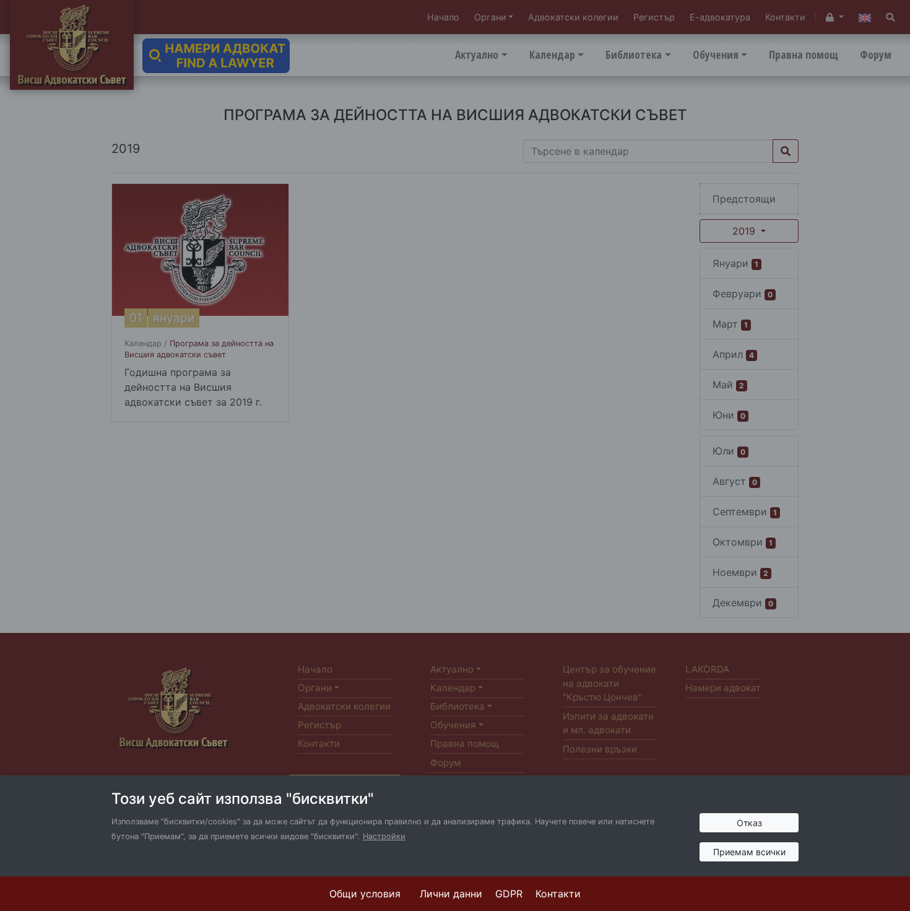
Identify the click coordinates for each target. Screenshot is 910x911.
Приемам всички (749, 852)
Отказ (749, 822)
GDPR (508, 893)
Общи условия (365, 893)
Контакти (558, 893)
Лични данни (451, 893)
